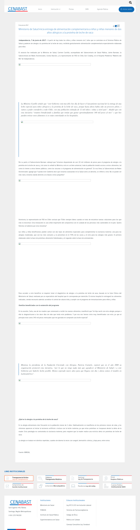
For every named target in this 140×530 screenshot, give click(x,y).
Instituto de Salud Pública (49, 515)
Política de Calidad (73, 520)
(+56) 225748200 (15, 515)
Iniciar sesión (127, 9)
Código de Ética (71, 515)
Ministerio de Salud (47, 505)
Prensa (71, 9)
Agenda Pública (102, 9)
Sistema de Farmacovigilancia (77, 510)
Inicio (40, 9)
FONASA (43, 510)
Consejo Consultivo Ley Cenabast (78, 525)
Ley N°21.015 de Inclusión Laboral (78, 505)
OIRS (87, 9)
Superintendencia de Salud (49, 520)
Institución (55, 9)
